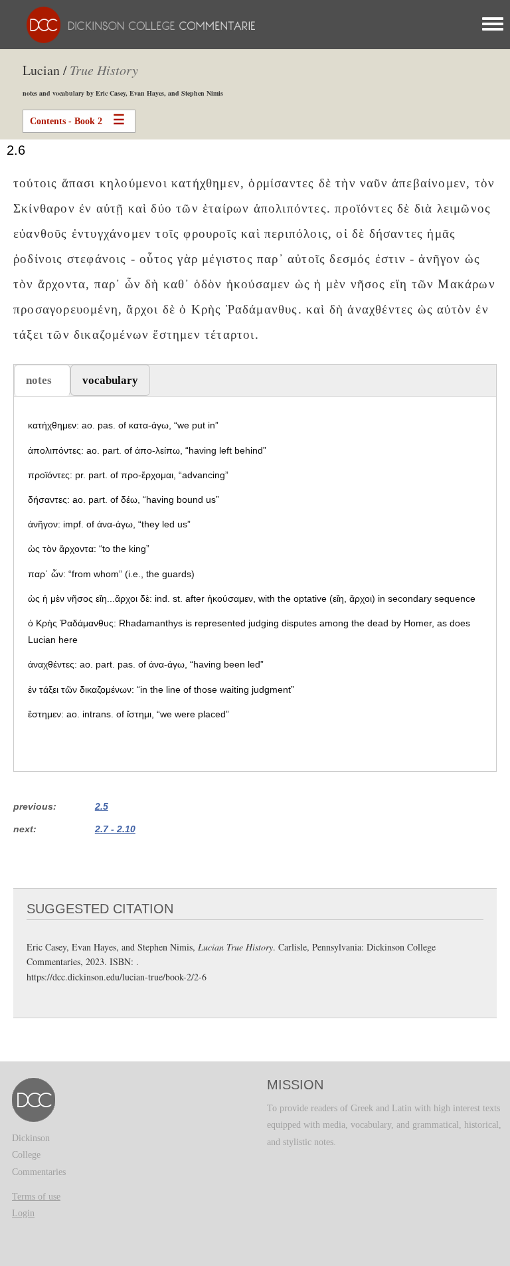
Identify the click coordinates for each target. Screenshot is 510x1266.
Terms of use (36, 1197)
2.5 (101, 806)
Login (23, 1213)
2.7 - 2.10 (115, 829)
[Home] (137, 24)
